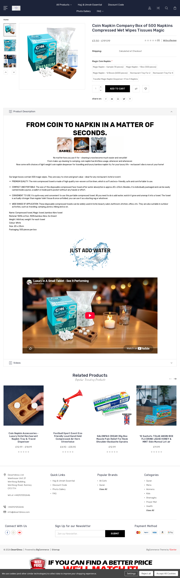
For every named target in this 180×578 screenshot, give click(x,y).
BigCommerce (42, 550)
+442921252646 (16, 507)
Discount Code (116, 4)
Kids (148, 493)
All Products (62, 4)
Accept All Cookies (166, 573)
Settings (131, 573)
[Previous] (6, 72)
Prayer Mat (151, 502)
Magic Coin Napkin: (102, 61)
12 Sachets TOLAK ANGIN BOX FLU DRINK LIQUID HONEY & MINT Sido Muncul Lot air (156, 439)
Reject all (146, 573)
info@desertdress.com (19, 512)
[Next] (14, 72)
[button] (90, 566)
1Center (172, 550)
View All (103, 489)
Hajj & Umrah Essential (90, 4)
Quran (102, 485)
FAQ (99, 11)
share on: (97, 98)
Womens (150, 489)
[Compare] (158, 9)
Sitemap (56, 550)
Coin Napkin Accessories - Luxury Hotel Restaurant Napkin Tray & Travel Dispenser (23, 437)
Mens (148, 485)
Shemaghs (151, 497)
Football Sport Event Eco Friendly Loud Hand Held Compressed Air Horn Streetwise (67, 437)
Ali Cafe (103, 481)
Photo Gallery (83, 11)
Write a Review (169, 40)
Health (149, 506)
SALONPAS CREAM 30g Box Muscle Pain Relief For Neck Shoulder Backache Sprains (112, 439)
